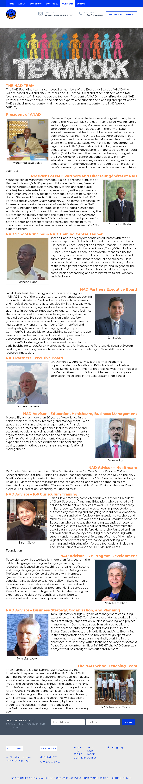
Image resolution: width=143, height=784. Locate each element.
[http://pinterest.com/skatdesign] (122, 747)
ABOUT (21, 4)
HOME (11, 4)
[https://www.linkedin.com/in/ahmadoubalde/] (117, 747)
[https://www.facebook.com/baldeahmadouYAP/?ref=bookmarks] (108, 747)
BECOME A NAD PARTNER (121, 14)
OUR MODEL (52, 4)
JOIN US (81, 4)
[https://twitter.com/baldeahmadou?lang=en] (113, 747)
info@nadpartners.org (59, 15)
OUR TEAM (67, 4)
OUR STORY (35, 4)
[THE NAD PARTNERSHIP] (11, 14)
